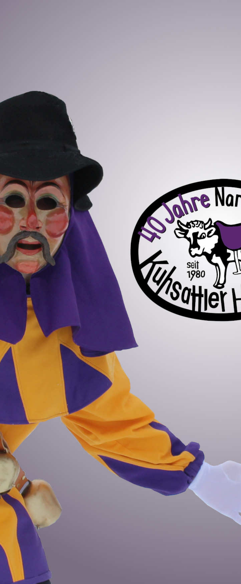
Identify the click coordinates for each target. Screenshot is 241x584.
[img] (120, 292)
